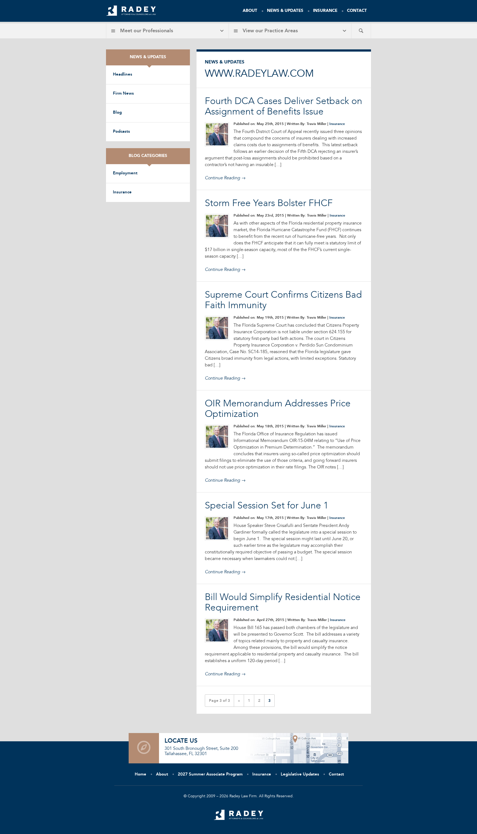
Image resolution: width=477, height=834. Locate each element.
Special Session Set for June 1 (266, 506)
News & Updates (285, 11)
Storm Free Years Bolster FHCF (269, 203)
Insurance (325, 11)
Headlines (122, 75)
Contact (357, 11)
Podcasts (121, 132)
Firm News (123, 94)
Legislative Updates (300, 774)
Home (140, 774)
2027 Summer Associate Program (210, 774)
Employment (125, 173)
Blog (117, 113)
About (250, 11)
